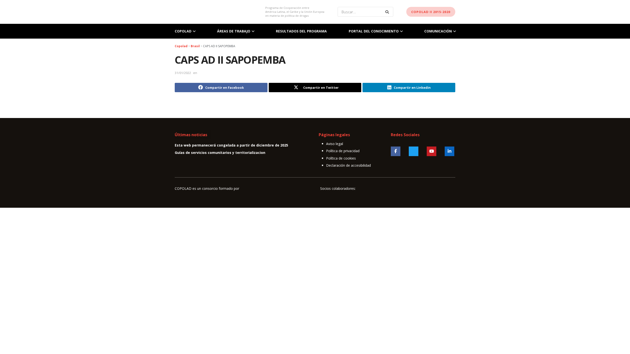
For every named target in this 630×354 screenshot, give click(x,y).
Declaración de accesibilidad (348, 165)
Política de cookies (341, 158)
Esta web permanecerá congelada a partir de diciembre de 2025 (231, 145)
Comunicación (438, 31)
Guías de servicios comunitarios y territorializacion (220, 152)
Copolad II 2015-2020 (430, 12)
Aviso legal (334, 143)
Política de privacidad (343, 150)
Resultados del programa (301, 31)
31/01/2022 (183, 73)
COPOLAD (183, 31)
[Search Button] (388, 12)
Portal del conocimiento (374, 31)
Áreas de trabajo (233, 31)
